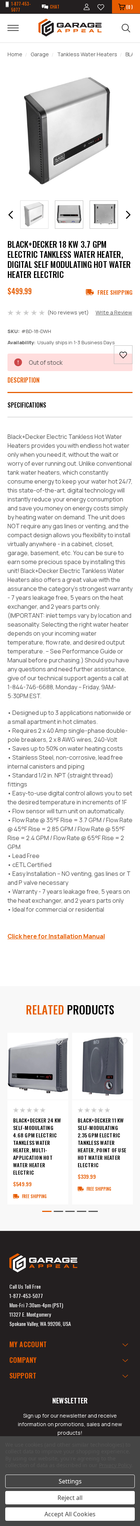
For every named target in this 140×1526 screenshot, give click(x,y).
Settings (70, 1481)
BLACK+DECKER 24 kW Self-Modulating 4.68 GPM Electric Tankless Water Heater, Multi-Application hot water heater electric (37, 1146)
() (129, 7)
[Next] (128, 215)
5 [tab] (93, 1211)
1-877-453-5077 (26, 1295)
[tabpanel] (38, 1118)
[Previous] (10, 215)
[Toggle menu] (17, 27)
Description (23, 380)
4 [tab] (81, 1211)
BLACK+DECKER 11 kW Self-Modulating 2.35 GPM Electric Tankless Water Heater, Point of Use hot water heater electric (102, 1143)
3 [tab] (70, 1211)
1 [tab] (47, 1211)
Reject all (70, 1498)
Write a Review (114, 312)
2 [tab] (58, 1211)
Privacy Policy (115, 1465)
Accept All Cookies (70, 1514)
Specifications (26, 405)
